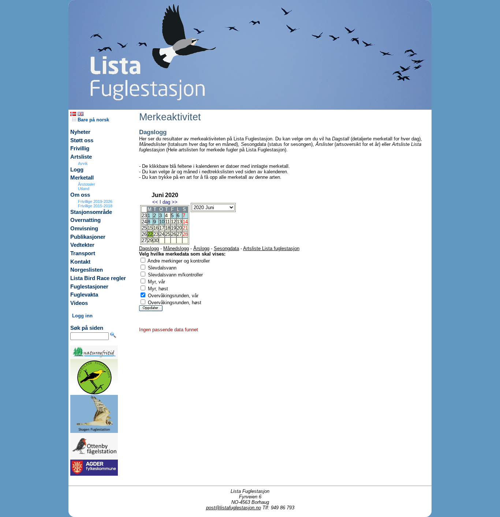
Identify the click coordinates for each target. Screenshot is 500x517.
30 (155, 240)
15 (150, 228)
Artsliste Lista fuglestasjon (271, 248)
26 (173, 234)
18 (167, 228)
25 (167, 234)
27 (179, 234)
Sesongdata (226, 248)
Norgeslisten (86, 270)
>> (175, 202)
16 (155, 228)
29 (150, 240)
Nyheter (80, 132)
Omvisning (84, 228)
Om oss (80, 195)
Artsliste (81, 157)
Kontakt (80, 262)
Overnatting (85, 220)
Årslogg (201, 248)
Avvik (83, 163)
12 (173, 221)
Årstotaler (86, 184)
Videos (79, 303)
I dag (165, 202)
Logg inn (82, 315)
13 (179, 221)
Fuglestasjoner (89, 287)
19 (173, 228)
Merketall (82, 178)
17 (161, 228)
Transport (82, 253)
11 (167, 221)
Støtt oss (81, 140)
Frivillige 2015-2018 (95, 206)
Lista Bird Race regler (98, 278)
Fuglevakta (84, 295)
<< (155, 202)
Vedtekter (82, 245)
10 (161, 221)
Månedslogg (176, 248)
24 (161, 234)
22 (150, 234)
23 (155, 234)
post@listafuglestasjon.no (233, 507)
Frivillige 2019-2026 (95, 201)
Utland (83, 188)
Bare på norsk (92, 119)
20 (179, 228)
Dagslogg (149, 248)
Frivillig (79, 148)
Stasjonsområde (91, 212)
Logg (76, 170)
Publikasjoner (87, 237)
